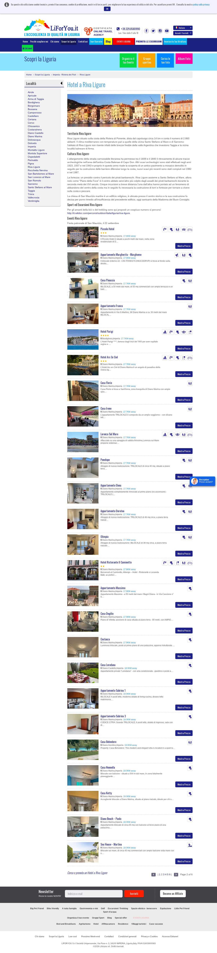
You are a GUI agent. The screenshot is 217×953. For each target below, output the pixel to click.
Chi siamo (54, 41)
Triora (31, 194)
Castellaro (33, 116)
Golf (103, 908)
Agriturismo (84, 924)
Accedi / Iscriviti (181, 33)
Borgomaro (34, 105)
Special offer (121, 918)
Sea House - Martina (111, 844)
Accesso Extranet (170, 936)
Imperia (32, 146)
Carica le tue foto (165, 60)
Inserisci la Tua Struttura (175, 41)
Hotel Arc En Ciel (109, 357)
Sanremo (33, 184)
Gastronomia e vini (89, 908)
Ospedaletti (34, 156)
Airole (31, 92)
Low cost (72, 936)
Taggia (31, 190)
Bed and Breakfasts (66, 924)
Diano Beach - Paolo (111, 819)
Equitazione (165, 908)
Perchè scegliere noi (39, 41)
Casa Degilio (107, 614)
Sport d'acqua (109, 912)
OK (107, 8)
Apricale (32, 95)
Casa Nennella (108, 767)
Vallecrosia (33, 197)
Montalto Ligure (36, 150)
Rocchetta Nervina (38, 170)
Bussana (32, 109)
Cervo (31, 122)
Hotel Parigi (107, 331)
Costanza (105, 639)
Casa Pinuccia (108, 280)
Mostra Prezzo (183, 246)
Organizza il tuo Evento (128, 60)
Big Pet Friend (37, 908)
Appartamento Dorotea (112, 511)
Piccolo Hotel (107, 229)
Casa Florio (106, 383)
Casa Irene (106, 408)
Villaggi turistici (138, 924)
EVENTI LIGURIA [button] (124, 41)
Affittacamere (108, 924)
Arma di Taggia (36, 99)
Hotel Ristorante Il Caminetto (116, 562)
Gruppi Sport (98, 918)
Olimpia (104, 537)
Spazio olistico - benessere (144, 908)
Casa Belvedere (108, 742)
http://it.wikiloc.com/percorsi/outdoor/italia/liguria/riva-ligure (98, 213)
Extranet (28, 48)
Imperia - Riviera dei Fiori (64, 75)
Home (25, 41)
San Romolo (34, 180)
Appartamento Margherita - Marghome (121, 255)
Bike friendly (53, 908)
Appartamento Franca (112, 306)
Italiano (182, 27)
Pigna (31, 163)
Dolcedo (32, 143)
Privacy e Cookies (149, 936)
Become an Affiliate (173, 894)
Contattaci (83, 41)
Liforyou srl (105, 946)
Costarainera (35, 129)
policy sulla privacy (201, 4)
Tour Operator (96, 41)
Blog (109, 918)
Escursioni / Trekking (118, 908)
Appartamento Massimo (113, 588)
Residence (123, 924)
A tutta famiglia (69, 908)
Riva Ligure (84, 75)
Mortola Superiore (37, 153)
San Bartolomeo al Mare (41, 173)
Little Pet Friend (181, 908)
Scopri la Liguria (68, 41)
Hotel (95, 924)
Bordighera (34, 102)
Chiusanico (34, 126)
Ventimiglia (33, 201)
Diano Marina (35, 136)
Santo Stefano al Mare (40, 187)
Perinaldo (33, 160)
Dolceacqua (34, 139)
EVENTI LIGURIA (141, 918)
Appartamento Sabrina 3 (113, 716)
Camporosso (35, 112)
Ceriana (32, 119)
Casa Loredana (108, 665)
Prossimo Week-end (90, 936)
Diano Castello (35, 133)
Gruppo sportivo (147, 60)
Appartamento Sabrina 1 (113, 690)
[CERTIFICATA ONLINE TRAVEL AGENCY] (88, 31)
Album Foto (184, 58)
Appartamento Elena (111, 485)
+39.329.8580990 (130, 29)
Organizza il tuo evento (78, 918)
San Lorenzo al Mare (39, 177)
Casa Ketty (106, 793)
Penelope (105, 460)
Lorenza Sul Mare (109, 434)
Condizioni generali (127, 936)
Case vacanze (156, 924)
